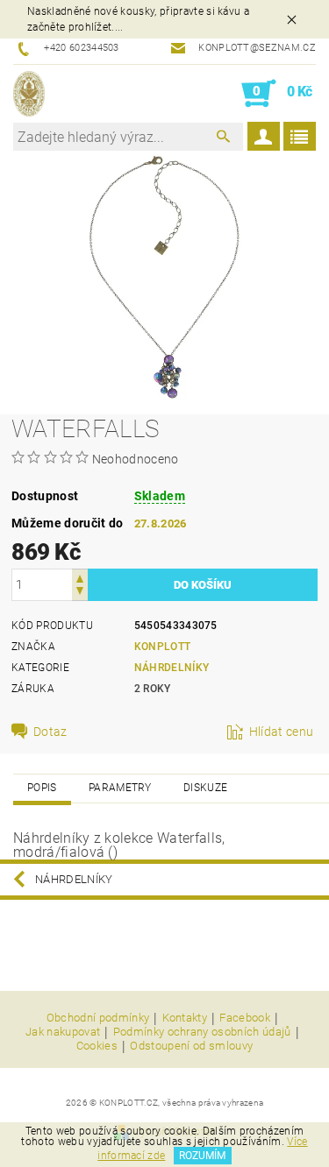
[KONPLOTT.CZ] (29, 94)
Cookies (97, 1046)
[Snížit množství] (80, 592)
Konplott (162, 646)
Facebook (244, 1018)
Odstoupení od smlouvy (191, 1046)
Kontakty (185, 1018)
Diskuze (205, 788)
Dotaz (50, 732)
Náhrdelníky (172, 667)
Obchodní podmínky (97, 1018)
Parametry (120, 788)
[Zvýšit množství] (80, 577)
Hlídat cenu (281, 732)
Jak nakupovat (62, 1032)
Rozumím (202, 1155)
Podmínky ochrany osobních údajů (202, 1032)
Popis (42, 788)
